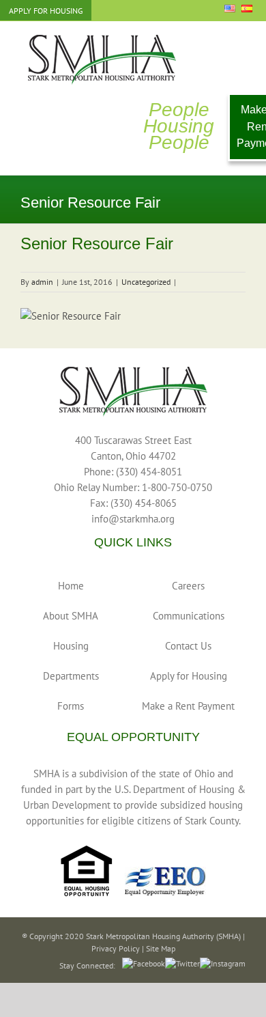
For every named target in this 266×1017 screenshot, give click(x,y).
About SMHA (70, 615)
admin (42, 282)
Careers (188, 585)
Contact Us (188, 645)
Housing (71, 645)
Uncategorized (146, 282)
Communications (188, 615)
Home (71, 585)
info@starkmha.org (133, 518)
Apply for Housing (188, 675)
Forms (70, 705)
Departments (71, 675)
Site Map (160, 948)
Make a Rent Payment (188, 705)
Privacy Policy (115, 948)
